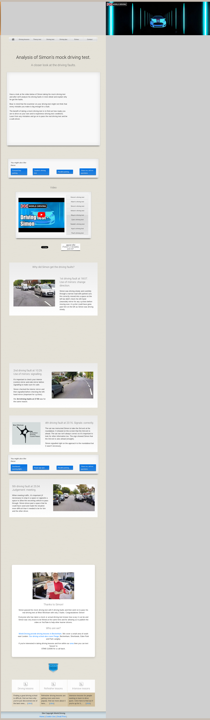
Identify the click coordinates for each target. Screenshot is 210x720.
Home (13, 39)
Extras (76, 39)
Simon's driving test (77, 206)
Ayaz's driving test (77, 228)
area (72, 643)
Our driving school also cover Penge (44, 636)
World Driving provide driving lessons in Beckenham (40, 634)
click (30, 703)
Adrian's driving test (77, 210)
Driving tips (63, 39)
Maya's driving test (77, 215)
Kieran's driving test (77, 197)
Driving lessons (24, 39)
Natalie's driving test (77, 224)
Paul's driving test (77, 233)
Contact (89, 39)
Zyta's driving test (77, 219)
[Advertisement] (83, 109)
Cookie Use (50, 717)
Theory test (37, 39)
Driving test (50, 39)
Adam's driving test (77, 202)
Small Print (61, 717)
